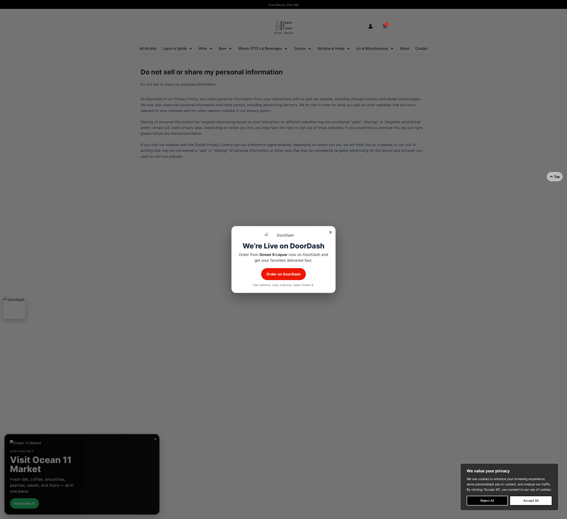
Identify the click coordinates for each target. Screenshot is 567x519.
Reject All (487, 500)
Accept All (530, 500)
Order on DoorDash (283, 274)
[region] (509, 487)
